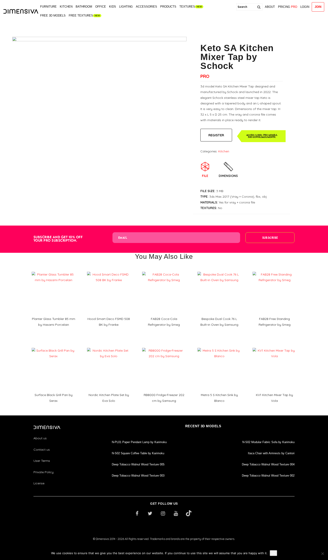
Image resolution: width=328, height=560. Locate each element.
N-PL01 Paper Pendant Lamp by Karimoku (139, 442)
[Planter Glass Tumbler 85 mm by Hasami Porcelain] (53, 270)
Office (100, 6)
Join (318, 6)
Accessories (146, 6)
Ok (273, 553)
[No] (322, 553)
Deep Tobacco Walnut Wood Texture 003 (138, 475)
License (38, 483)
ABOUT (270, 6)
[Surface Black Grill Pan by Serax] (53, 346)
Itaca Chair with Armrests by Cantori (271, 453)
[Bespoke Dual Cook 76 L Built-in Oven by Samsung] (219, 270)
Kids (112, 6)
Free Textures (81, 15)
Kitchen (66, 6)
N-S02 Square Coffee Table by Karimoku (138, 453)
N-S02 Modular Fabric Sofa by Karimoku (268, 442)
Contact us (41, 450)
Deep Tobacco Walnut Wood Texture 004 (268, 464)
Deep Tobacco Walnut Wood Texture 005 (138, 464)
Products (168, 6)
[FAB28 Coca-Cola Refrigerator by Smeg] (164, 270)
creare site (164, 544)
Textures (187, 6)
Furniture (48, 6)
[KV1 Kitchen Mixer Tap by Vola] (274, 346)
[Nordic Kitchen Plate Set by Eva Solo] (109, 346)
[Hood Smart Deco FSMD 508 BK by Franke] (109, 270)
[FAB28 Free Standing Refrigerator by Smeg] (274, 270)
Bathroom (84, 6)
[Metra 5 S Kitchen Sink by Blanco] (219, 346)
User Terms (41, 461)
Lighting (126, 6)
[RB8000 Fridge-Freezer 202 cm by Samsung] (164, 346)
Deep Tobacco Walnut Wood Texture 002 (268, 475)
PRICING (287, 6)
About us (40, 438)
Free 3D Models (53, 15)
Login (304, 6)
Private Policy (43, 472)
